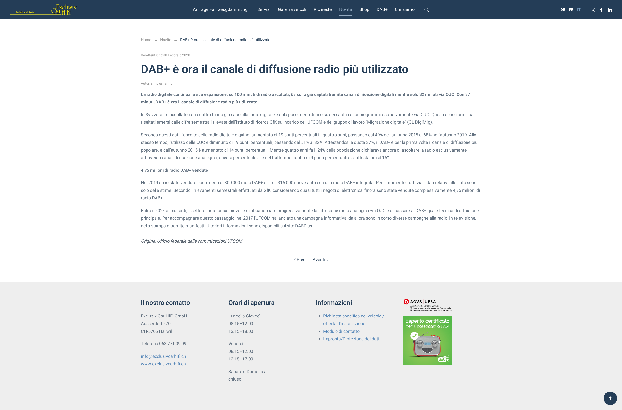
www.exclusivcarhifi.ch (163, 364)
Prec (301, 259)
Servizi (264, 9)
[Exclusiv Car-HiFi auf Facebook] (601, 9)
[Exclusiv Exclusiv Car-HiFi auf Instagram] (592, 9)
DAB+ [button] (382, 9)
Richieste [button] (323, 9)
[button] (426, 9)
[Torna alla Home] (46, 9)
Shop (364, 9)
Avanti (319, 259)
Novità (345, 9)
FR (571, 10)
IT (579, 10)
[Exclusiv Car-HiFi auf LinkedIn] (609, 9)
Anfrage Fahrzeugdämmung (220, 9)
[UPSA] (427, 305)
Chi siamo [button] (405, 9)
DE (563, 10)
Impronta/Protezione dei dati (351, 339)
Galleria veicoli (292, 9)
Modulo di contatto (341, 331)
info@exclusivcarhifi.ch (163, 356)
